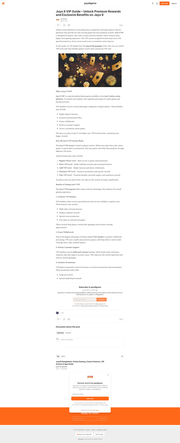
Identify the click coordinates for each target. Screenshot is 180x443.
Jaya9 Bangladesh (61, 367)
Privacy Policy (104, 405)
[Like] (57, 371)
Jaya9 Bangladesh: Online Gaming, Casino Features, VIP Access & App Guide (80, 363)
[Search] (153, 3)
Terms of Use (99, 403)
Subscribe (164, 3)
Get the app (99, 434)
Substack (81, 439)
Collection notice (101, 430)
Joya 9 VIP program (94, 46)
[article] (90, 366)
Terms (93, 430)
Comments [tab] (60, 333)
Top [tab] (58, 356)
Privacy (88, 430)
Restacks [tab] (68, 333)
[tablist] (64, 333)
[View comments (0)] (64, 25)
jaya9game (63, 19)
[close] (108, 374)
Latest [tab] (63, 356)
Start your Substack (85, 434)
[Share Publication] (157, 3)
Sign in (174, 3)
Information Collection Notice (89, 405)
